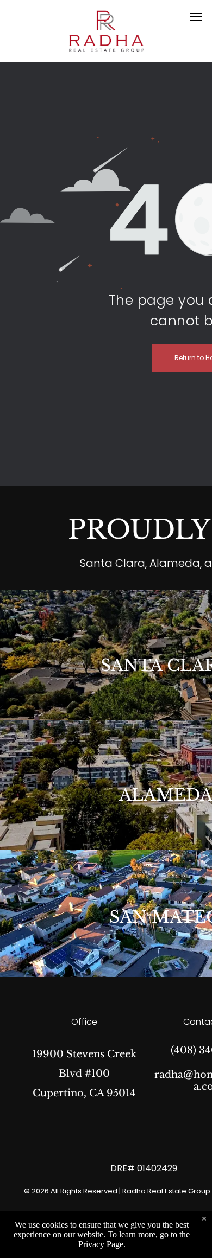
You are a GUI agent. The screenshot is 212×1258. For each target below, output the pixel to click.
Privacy (91, 1244)
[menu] (196, 17)
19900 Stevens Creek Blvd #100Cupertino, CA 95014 (84, 1073)
